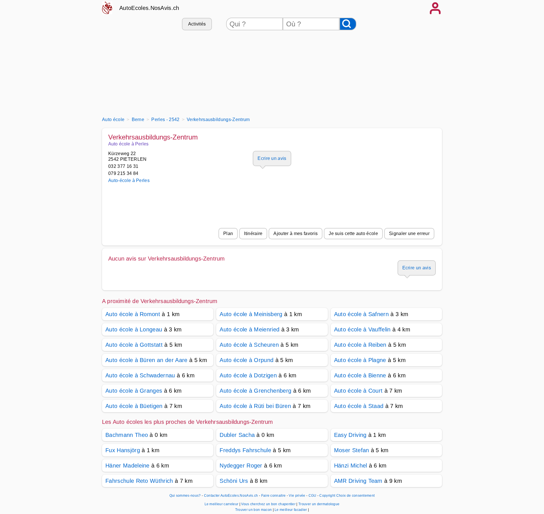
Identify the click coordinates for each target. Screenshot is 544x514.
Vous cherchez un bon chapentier (268, 504)
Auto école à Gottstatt (134, 345)
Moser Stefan (351, 450)
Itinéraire (253, 233)
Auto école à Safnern (361, 314)
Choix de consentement (355, 496)
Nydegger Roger (241, 465)
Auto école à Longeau (133, 329)
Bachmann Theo (126, 435)
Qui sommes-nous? (185, 496)
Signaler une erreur (409, 233)
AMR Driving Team (358, 481)
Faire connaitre (273, 496)
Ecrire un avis (272, 158)
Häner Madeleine (127, 465)
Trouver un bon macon (254, 510)
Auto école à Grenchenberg (255, 391)
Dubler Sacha (237, 435)
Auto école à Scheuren (249, 345)
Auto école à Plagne (360, 360)
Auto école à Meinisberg (251, 314)
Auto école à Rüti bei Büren (255, 406)
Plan (228, 233)
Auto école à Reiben (360, 345)
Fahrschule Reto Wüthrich (139, 481)
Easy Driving (350, 435)
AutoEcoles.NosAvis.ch (149, 8)
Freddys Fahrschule (245, 450)
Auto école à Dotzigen (248, 375)
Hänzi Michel (350, 465)
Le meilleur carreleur (222, 504)
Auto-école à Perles (129, 180)
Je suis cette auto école (353, 233)
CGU (312, 496)
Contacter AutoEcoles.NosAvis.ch (231, 496)
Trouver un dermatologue (318, 504)
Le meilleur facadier (291, 510)
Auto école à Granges (133, 391)
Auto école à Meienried (249, 329)
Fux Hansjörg (122, 450)
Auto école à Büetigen (134, 406)
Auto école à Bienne (360, 375)
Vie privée (297, 496)
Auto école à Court (358, 391)
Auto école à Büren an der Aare (146, 360)
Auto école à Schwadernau (140, 375)
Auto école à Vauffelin (362, 329)
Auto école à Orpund (246, 360)
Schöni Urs (234, 481)
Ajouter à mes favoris (295, 233)
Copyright (327, 496)
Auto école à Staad (359, 406)
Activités (197, 24)
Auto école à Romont (132, 314)
